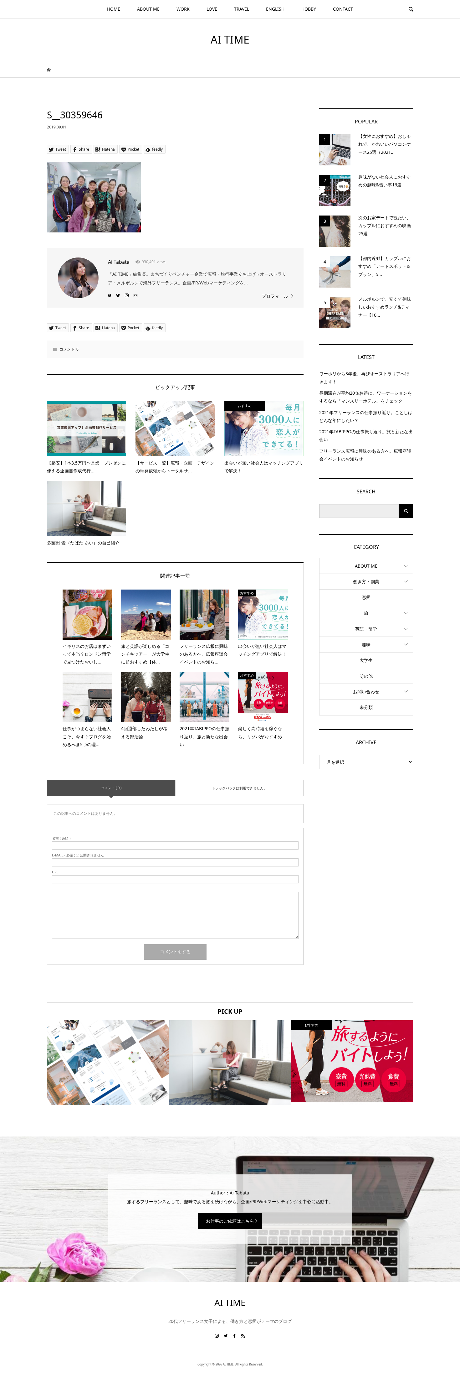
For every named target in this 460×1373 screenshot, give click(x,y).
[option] (108, 1062)
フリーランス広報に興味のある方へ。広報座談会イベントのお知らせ (365, 455)
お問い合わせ (366, 691)
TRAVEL (241, 9)
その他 (366, 676)
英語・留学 (366, 629)
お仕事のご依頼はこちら (230, 1221)
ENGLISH (275, 9)
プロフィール (275, 296)
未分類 (366, 707)
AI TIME (230, 39)
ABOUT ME (148, 9)
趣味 (366, 644)
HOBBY (308, 9)
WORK (183, 9)
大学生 (366, 660)
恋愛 (366, 597)
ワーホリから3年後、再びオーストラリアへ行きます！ (364, 377)
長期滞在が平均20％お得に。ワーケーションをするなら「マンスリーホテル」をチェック (365, 397)
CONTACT (343, 9)
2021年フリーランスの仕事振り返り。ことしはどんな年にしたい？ (365, 416)
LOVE (212, 9)
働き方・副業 (366, 582)
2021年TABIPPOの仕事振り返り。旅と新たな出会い (366, 435)
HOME (113, 9)
